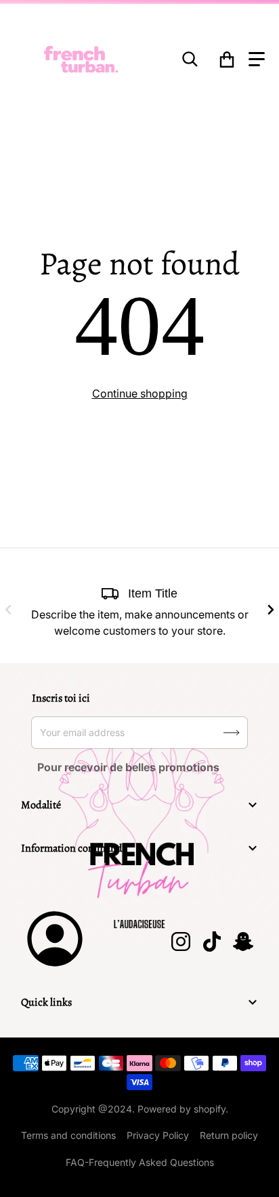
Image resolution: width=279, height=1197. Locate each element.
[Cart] (227, 59)
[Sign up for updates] (231, 732)
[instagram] (180, 941)
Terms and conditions (68, 1135)
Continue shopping (140, 393)
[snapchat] (242, 941)
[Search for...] (190, 59)
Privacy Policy (158, 1135)
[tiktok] (211, 941)
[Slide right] (271, 609)
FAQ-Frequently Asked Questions (140, 1162)
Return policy (229, 1135)
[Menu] (256, 59)
